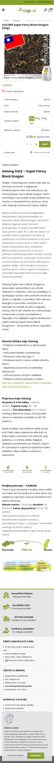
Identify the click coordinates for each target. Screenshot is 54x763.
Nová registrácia (46, 2)
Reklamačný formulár (15, 682)
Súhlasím (35, 755)
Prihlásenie (31, 2)
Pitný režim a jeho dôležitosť (18, 657)
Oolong (16, 20)
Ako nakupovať (12, 679)
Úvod (6, 20)
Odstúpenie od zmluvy (15, 689)
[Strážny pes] (39, 152)
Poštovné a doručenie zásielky (19, 705)
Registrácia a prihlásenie (16, 676)
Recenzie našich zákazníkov (21, 660)
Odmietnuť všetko (15, 755)
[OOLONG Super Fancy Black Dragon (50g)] (27, 57)
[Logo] (27, 10)
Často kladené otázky (15, 653)
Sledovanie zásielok (14, 708)
